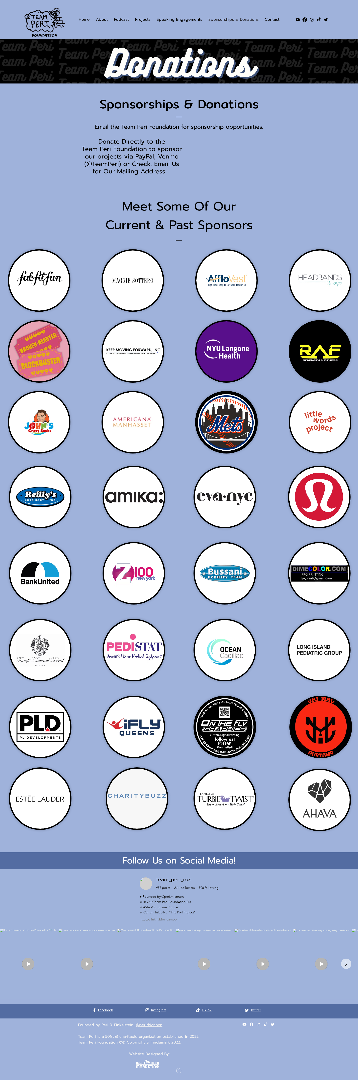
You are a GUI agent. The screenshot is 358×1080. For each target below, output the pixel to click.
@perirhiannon (149, 1025)
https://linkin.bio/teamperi (159, 919)
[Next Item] (346, 964)
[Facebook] (304, 19)
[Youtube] (297, 19)
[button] (102, 19)
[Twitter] (326, 19)
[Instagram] (312, 19)
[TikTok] (319, 19)
